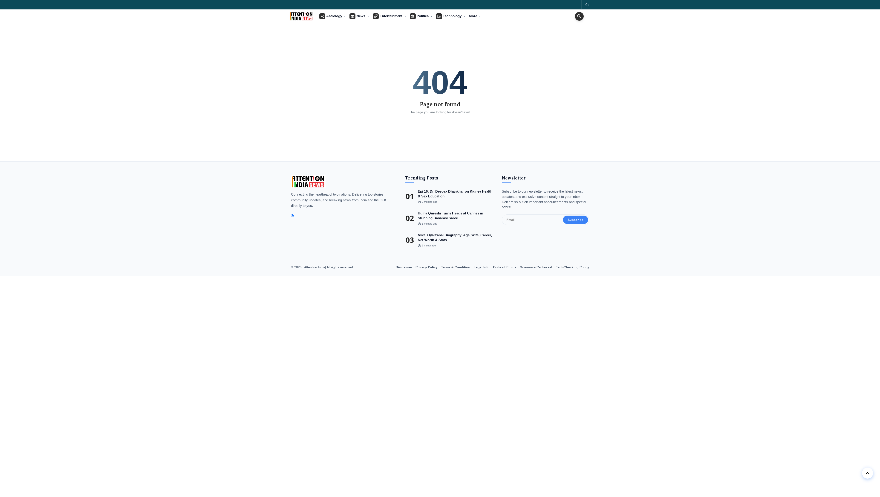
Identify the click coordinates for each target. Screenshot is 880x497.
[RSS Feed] (292, 215)
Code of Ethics (504, 267)
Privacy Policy (426, 267)
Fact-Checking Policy (572, 267)
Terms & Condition (455, 267)
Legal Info (482, 267)
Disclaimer (404, 267)
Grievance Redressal (536, 267)
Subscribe (575, 220)
